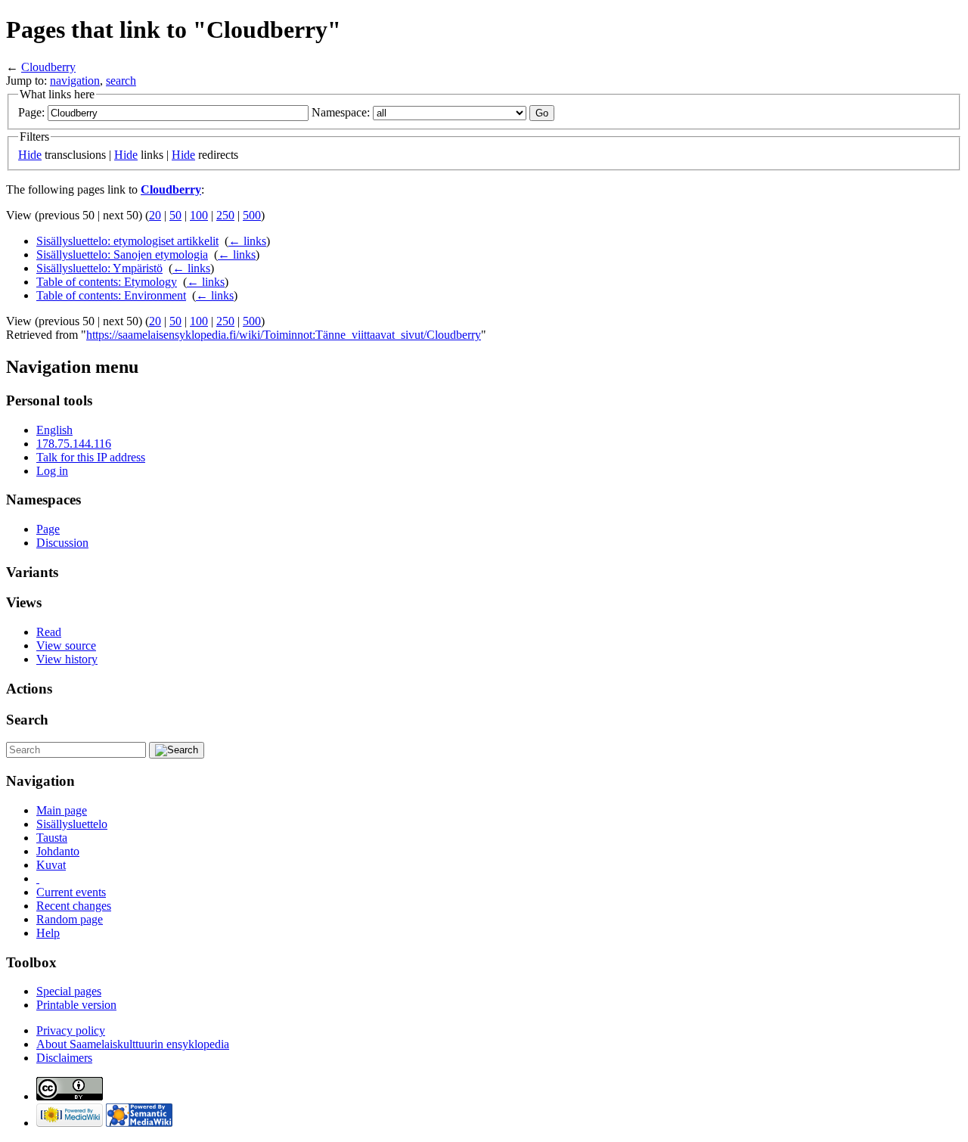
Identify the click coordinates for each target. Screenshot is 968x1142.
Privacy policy (70, 1030)
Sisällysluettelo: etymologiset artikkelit (127, 240)
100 (199, 215)
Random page (69, 919)
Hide (30, 154)
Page (48, 529)
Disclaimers (64, 1057)
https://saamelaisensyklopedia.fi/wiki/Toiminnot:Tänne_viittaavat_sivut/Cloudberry (283, 334)
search (121, 80)
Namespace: (341, 112)
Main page (61, 810)
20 (155, 215)
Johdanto (57, 851)
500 (252, 215)
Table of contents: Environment (111, 295)
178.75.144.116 (73, 443)
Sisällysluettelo (71, 824)
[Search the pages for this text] (176, 750)
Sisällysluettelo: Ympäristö (99, 268)
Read (48, 631)
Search (27, 720)
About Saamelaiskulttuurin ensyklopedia (132, 1044)
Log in (52, 470)
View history (67, 659)
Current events (71, 892)
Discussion (62, 542)
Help (48, 932)
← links (247, 240)
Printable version (76, 1004)
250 (225, 215)
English (54, 430)
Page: (31, 112)
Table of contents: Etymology (106, 281)
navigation (75, 80)
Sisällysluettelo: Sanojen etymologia (122, 254)
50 (175, 215)
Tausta (51, 837)
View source (66, 645)
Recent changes (73, 905)
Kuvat (51, 864)
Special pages (68, 991)
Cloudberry (48, 67)
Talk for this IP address (90, 457)
